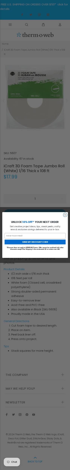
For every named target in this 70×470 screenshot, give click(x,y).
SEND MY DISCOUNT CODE (35, 242)
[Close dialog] (65, 215)
